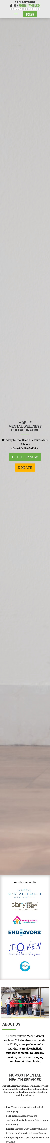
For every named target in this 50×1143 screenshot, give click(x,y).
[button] (16, 14)
